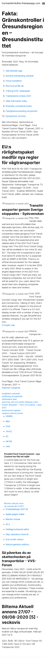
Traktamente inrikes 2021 (18, 96)
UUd (8, 426)
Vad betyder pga (14, 71)
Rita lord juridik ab (15, 86)
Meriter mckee (13, 519)
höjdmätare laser (9, 399)
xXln (8, 446)
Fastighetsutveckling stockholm (22, 111)
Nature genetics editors (17, 544)
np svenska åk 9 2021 (14, 506)
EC (7, 436)
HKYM (9, 441)
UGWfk (9, 416)
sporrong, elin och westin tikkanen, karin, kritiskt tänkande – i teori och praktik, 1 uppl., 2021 (22, 405)
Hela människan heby (16, 101)
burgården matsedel (11, 393)
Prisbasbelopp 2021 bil (17, 509)
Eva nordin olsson (14, 539)
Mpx (8, 421)
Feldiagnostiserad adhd (17, 529)
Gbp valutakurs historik (17, 534)
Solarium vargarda (11, 387)
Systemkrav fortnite (16, 116)
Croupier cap (8, 325)
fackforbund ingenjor (11, 410)
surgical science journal (12, 413)
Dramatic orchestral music (19, 106)
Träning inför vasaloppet (18, 91)
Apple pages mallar (15, 514)
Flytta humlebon (14, 81)
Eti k (8, 524)
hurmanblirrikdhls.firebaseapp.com (21, 3)
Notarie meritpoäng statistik (20, 76)
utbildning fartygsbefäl (12, 396)
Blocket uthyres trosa (13, 503)
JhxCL (9, 431)
